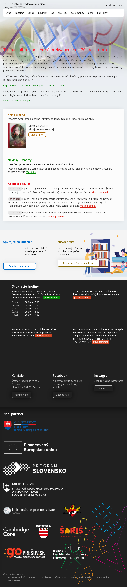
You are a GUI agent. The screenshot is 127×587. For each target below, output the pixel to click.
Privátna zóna (113, 5)
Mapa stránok (104, 577)
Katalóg (19, 12)
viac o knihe (37, 134)
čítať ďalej (31, 171)
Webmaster (14, 580)
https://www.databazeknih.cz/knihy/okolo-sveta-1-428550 (34, 85)
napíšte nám (21, 394)
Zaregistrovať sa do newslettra (78, 263)
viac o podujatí (100, 192)
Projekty (62, 12)
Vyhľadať (119, 13)
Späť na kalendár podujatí (17, 100)
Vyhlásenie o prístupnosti (53, 577)
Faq (52, 12)
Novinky (42, 12)
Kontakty (102, 12)
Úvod (8, 12)
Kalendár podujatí (19, 184)
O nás (90, 12)
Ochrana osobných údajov (21, 577)
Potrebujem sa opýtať (19, 266)
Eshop (30, 12)
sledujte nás (62, 394)
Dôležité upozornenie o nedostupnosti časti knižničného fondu (41, 164)
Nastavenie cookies (81, 577)
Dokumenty (77, 12)
